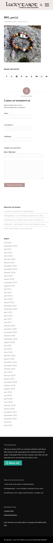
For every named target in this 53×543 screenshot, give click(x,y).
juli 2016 (7, 422)
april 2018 (8, 399)
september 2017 (10, 415)
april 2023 (8, 296)
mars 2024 (8, 276)
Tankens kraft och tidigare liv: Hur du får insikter (18, 228)
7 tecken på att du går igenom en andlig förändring (19, 211)
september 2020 (10, 339)
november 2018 (10, 382)
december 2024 (10, 266)
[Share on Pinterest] (21, 76)
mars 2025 (8, 256)
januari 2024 (9, 279)
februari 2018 (9, 405)
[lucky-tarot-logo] (22, 5)
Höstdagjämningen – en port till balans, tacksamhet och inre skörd (23, 216)
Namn (6, 113)
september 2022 (10, 309)
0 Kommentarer (23, 21)
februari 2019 (9, 375)
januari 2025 (9, 262)
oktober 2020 (9, 335)
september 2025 (10, 246)
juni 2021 (8, 319)
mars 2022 (8, 316)
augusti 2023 (9, 286)
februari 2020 (9, 355)
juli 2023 (7, 289)
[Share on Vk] (36, 76)
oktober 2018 (9, 385)
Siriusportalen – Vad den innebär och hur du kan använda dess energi (24, 224)
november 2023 (10, 282)
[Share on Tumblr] (31, 76)
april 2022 (8, 312)
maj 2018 (8, 395)
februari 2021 (9, 325)
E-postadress (9, 125)
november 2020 (10, 332)
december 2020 (10, 329)
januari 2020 (9, 359)
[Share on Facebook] (6, 76)
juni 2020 (8, 349)
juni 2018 (8, 392)
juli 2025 (7, 249)
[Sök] (39, 5)
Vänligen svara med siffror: (12, 148)
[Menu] (45, 5)
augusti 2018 (9, 389)
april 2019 (8, 372)
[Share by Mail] (46, 76)
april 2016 (8, 425)
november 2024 (10, 269)
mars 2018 (8, 402)
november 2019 (10, 365)
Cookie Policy (9, 511)
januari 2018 (9, 409)
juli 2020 (7, 345)
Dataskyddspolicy (10, 515)
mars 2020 (8, 352)
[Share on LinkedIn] (26, 76)
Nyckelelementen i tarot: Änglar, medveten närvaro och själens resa (23, 220)
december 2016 (10, 418)
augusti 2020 (9, 342)
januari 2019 (9, 379)
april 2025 (8, 252)
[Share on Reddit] (41, 76)
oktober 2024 (9, 272)
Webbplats (7, 136)
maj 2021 (8, 322)
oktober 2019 (9, 369)
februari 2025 (9, 259)
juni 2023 (8, 292)
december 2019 (10, 362)
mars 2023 (8, 299)
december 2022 (10, 306)
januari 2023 (9, 302)
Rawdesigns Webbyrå (40, 540)
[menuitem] (39, 5)
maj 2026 (8, 242)
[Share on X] (11, 76)
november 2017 (10, 412)
